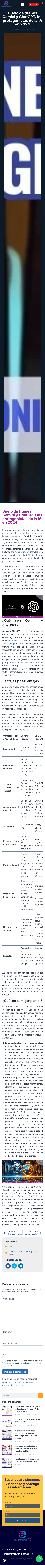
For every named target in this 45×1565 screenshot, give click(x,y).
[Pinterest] (4, 1560)
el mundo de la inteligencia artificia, (22, 533)
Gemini (22, 1251)
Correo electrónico (12, 1343)
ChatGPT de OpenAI (32, 555)
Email (7, 1511)
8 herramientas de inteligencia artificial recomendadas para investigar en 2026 (26, 1448)
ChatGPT (15, 640)
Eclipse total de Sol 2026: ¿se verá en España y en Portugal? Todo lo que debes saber (28, 1409)
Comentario (9, 1299)
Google (12, 644)
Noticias (13, 1246)
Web (5, 1354)
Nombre (7, 1332)
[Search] (40, 1395)
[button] (22, 4)
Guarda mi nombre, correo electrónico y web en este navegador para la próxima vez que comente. (23, 1363)
